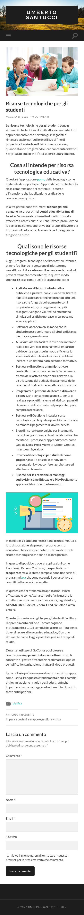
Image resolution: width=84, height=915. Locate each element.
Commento (14, 755)
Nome (10, 800)
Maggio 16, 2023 (17, 116)
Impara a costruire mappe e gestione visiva (33, 717)
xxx (23, 577)
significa (17, 703)
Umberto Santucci (42, 14)
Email (10, 818)
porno (41, 179)
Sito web (11, 837)
